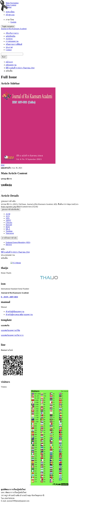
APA (8, 218)
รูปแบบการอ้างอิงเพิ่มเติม (10, 209)
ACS (8, 216)
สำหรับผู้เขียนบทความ (15, 312)
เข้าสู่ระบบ (10, 15)
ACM (8, 214)
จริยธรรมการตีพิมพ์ (14, 44)
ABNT (8, 220)
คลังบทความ (11, 65)
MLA (8, 229)
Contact (9, 50)
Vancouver (10, 233)
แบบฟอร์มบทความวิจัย (10, 330)
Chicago (9, 223)
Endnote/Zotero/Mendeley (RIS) (18, 242)
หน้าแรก (9, 62)
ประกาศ (9, 47)
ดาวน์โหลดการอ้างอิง (9, 238)
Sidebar (8, 7)
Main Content (11, 5)
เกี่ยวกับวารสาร (12, 33)
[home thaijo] (49, 279)
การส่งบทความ (12, 41)
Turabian (9, 231)
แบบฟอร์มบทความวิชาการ (12, 335)
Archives (9, 39)
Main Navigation (12, 3)
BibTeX (9, 245)
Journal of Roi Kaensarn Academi (14, 29)
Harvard (9, 225)
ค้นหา (4, 57)
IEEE (8, 227)
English (13, 22)
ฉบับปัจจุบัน (10, 36)
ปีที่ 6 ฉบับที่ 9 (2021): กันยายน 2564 (20, 68)
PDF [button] (3, 165)
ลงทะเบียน (10, 12)
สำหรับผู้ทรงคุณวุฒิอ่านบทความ (19, 314)
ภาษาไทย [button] (10, 20)
